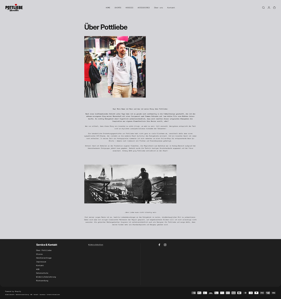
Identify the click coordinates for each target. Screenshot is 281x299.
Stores (39, 254)
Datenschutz (42, 273)
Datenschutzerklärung (22, 294)
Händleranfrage (44, 258)
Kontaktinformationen (53, 294)
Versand (36, 294)
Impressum (41, 262)
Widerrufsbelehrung (46, 277)
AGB (38, 269)
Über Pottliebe (44, 250)
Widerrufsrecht (9, 294)
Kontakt (40, 265)
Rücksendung (42, 281)
